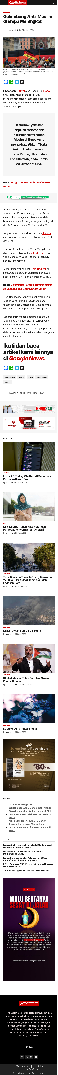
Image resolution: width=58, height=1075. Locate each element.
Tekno (6, 473)
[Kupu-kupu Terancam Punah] (29, 708)
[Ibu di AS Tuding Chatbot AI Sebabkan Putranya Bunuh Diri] (29, 456)
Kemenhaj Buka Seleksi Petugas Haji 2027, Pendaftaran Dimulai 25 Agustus (25, 859)
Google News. (27, 358)
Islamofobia (42, 377)
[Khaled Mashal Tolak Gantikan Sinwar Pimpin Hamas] (29, 658)
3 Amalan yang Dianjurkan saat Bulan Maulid (26, 871)
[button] (4, 2)
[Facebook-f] (22, 1057)
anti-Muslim (37, 253)
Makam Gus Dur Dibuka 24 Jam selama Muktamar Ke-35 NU (23, 853)
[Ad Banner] (29, 198)
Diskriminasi (10, 377)
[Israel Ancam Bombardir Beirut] (29, 610)
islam (30, 377)
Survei (21, 90)
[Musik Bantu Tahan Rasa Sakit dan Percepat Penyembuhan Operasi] (29, 506)
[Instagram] (31, 1057)
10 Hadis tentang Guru (21, 804)
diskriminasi (39, 269)
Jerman (46, 233)
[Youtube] (36, 1057)
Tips (6, 523)
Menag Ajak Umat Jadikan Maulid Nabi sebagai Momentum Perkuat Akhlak (27, 846)
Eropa (46, 90)
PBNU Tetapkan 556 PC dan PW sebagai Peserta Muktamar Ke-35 (28, 865)
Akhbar (7, 12)
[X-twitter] (27, 1057)
